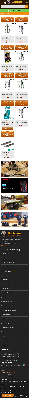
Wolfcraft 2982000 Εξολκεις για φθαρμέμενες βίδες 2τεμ (8, 134)
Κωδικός (3, 37)
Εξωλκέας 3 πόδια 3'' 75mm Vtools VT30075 (21, 19)
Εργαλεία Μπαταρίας (7, 314)
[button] (14, 392)
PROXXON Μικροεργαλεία (8, 305)
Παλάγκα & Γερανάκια (7, 323)
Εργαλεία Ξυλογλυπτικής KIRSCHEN (10, 283)
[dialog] (14, 389)
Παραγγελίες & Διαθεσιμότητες (9, 262)
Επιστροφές (5, 266)
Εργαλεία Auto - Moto (7, 301)
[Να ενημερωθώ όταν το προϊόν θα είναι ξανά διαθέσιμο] (6, 40)
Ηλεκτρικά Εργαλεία (7, 297)
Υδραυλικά (5, 331)
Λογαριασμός (27, 3)
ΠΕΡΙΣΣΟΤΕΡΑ (4, 245)
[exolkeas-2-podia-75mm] (7, 29)
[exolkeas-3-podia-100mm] (7, 84)
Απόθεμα (3, 38)
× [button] (27, 381)
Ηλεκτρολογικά (6, 345)
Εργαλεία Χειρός (6, 279)
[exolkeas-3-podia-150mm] (21, 112)
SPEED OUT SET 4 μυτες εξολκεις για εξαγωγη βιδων (7, 47)
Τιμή (4, 69)
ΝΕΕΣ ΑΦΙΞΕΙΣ (6, 275)
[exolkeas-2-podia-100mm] (21, 56)
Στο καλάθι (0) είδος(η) (24, 3)
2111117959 (8, 372)
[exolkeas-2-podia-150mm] (21, 84)
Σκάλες (4, 340)
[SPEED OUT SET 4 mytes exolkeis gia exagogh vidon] (7, 56)
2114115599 (13, 372)
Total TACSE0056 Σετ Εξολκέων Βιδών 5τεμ (8, 103)
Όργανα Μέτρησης (7, 318)
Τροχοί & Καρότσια (7, 288)
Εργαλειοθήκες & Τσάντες (8, 327)
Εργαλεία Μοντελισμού (7, 292)
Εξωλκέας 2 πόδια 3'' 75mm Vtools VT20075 (8, 19)
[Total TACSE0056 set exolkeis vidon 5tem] (7, 112)
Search (26, 6)
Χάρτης (2, 370)
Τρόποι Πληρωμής (6, 253)
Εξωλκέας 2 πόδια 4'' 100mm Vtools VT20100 (21, 47)
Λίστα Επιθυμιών (5, 3)
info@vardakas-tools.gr (8, 376)
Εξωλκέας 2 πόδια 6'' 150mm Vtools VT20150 (21, 75)
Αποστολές (5, 257)
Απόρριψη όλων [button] (21, 395)
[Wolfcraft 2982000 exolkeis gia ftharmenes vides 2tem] (7, 144)
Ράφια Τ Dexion (6, 336)
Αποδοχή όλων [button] (7, 395)
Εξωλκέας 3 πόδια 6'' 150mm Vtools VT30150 (21, 103)
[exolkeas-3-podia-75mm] (21, 29)
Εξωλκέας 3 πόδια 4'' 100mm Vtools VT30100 (8, 75)
